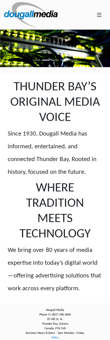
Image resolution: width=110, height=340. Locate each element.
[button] (8, 48)
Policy (55, 337)
